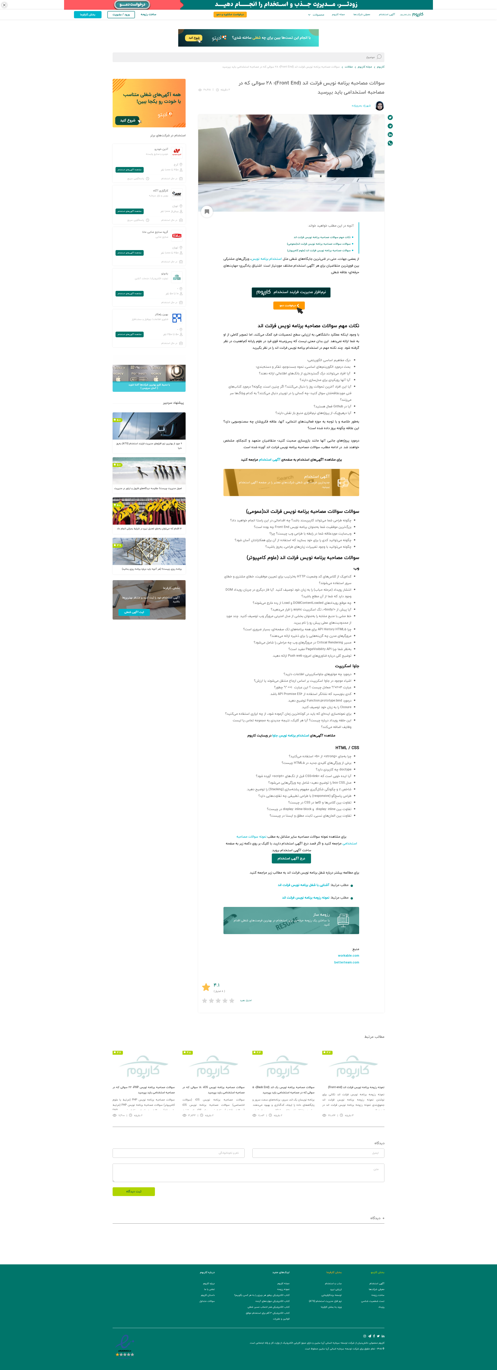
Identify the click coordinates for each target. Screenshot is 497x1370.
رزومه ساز (321, 914)
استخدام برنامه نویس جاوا (290, 735)
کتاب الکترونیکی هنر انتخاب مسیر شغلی (268, 1307)
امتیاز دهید (246, 1000)
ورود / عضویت (121, 15)
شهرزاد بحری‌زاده (361, 106)
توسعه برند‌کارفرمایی (331, 1295)
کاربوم (380, 67)
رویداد (381, 1307)
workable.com (348, 956)
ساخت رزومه (377, 1295)
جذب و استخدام (333, 1283)
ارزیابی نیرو (336, 1289)
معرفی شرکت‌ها (362, 14)
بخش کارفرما (87, 15)
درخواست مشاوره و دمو (230, 14)
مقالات (349, 67)
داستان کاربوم (208, 1295)
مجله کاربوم (338, 14)
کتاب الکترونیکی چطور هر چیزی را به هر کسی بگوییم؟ (261, 1295)
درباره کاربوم (209, 1283)
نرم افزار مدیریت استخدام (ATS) (325, 1301)
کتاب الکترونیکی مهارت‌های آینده (272, 1301)
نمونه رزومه (283, 1289)
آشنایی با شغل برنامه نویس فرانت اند (303, 885)
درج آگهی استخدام (291, 858)
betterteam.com (346, 962)
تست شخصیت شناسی (372, 1301)
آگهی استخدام (387, 14)
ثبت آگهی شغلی (134, 612)
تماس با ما (209, 1289)
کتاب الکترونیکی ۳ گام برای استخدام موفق (267, 1313)
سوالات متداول (207, 1301)
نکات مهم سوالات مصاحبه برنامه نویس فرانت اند (322, 237)
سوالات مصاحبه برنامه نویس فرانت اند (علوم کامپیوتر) (319, 250)
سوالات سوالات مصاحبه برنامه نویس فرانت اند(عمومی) (319, 244)
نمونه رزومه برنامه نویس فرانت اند (305, 897)
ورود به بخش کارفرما (331, 1307)
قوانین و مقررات (281, 1318)
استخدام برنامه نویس (266, 259)
